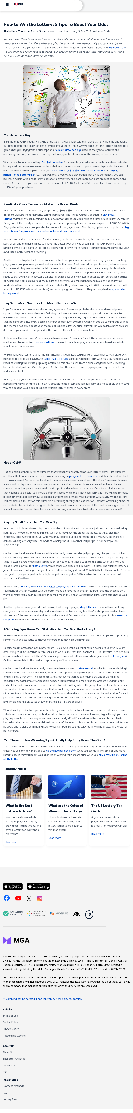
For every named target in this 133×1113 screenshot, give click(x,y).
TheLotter (9, 31)
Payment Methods (13, 1086)
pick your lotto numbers (83, 476)
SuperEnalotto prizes (56, 358)
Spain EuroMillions (43, 342)
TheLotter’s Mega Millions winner (78, 170)
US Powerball (117, 47)
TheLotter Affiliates (14, 1058)
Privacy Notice (11, 1029)
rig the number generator (61, 750)
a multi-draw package (68, 150)
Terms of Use (10, 1015)
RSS (5, 1072)
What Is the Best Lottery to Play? (19, 808)
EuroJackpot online (52, 162)
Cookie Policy (10, 1022)
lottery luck (119, 656)
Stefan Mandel (84, 668)
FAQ (5, 1092)
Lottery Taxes (11, 1099)
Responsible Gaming (14, 1035)
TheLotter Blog (27, 31)
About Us (8, 1052)
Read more (12, 842)
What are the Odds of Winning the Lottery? (65, 808)
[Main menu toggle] (7, 4)
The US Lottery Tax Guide (106, 808)
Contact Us (9, 1065)
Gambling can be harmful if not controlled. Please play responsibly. (44, 998)
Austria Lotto (39, 565)
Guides (43, 31)
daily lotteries (88, 607)
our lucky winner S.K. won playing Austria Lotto (52, 586)
